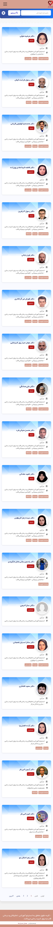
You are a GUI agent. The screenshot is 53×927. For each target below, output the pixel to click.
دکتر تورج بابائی (28, 255)
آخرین (11, 896)
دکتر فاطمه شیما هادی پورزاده (22, 167)
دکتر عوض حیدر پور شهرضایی (22, 343)
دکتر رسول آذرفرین (26, 211)
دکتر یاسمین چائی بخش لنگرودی (21, 562)
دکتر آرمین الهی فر (26, 769)
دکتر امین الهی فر (27, 814)
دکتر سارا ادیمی (27, 605)
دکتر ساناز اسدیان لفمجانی (23, 642)
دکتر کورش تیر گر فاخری (24, 299)
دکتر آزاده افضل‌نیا (26, 726)
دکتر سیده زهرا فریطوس (24, 518)
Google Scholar (43, 58)
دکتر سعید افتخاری (26, 686)
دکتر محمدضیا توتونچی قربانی (22, 124)
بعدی (18, 896)
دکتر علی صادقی (27, 386)
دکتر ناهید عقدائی (26, 474)
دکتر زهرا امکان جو (26, 858)
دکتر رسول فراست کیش (24, 80)
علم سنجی (28, 58)
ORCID (28, 102)
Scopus (35, 58)
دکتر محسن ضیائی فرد (25, 430)
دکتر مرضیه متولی (27, 36)
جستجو (13, 13)
